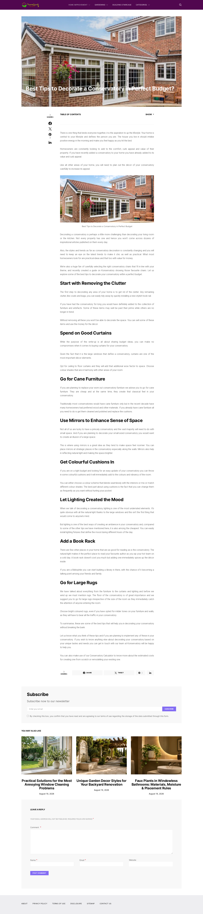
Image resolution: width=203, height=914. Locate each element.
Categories (141, 5)
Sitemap (91, 904)
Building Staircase (122, 5)
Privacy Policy (40, 904)
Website (132, 860)
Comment (34, 827)
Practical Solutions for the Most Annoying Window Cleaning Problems (47, 784)
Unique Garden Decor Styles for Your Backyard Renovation (101, 782)
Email (83, 860)
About (24, 904)
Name (33, 860)
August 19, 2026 (46, 794)
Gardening (100, 5)
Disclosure (76, 904)
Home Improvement (78, 5)
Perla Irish (30, 96)
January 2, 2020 (44, 96)
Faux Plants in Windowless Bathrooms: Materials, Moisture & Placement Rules (156, 784)
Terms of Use (58, 904)
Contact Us (105, 904)
